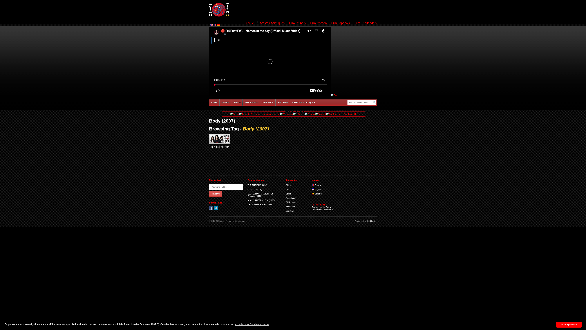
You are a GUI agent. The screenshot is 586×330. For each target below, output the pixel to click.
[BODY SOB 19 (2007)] (219, 139)
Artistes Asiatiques (272, 23)
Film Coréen (318, 23)
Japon (237, 102)
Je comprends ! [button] (569, 324)
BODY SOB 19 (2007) (219, 147)
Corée (225, 102)
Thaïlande (267, 102)
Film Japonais (340, 23)
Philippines (251, 102)
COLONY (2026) (255, 189)
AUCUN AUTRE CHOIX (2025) (261, 200)
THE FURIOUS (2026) (257, 185)
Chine (214, 102)
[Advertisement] (305, 10)
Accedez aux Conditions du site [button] (252, 324)
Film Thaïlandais (365, 23)
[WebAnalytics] (318, 200)
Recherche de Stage (321, 207)
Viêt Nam (283, 102)
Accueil (250, 23)
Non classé (291, 198)
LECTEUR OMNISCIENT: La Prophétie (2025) (260, 195)
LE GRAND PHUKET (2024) (260, 205)
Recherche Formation (322, 209)
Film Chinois (297, 23)
